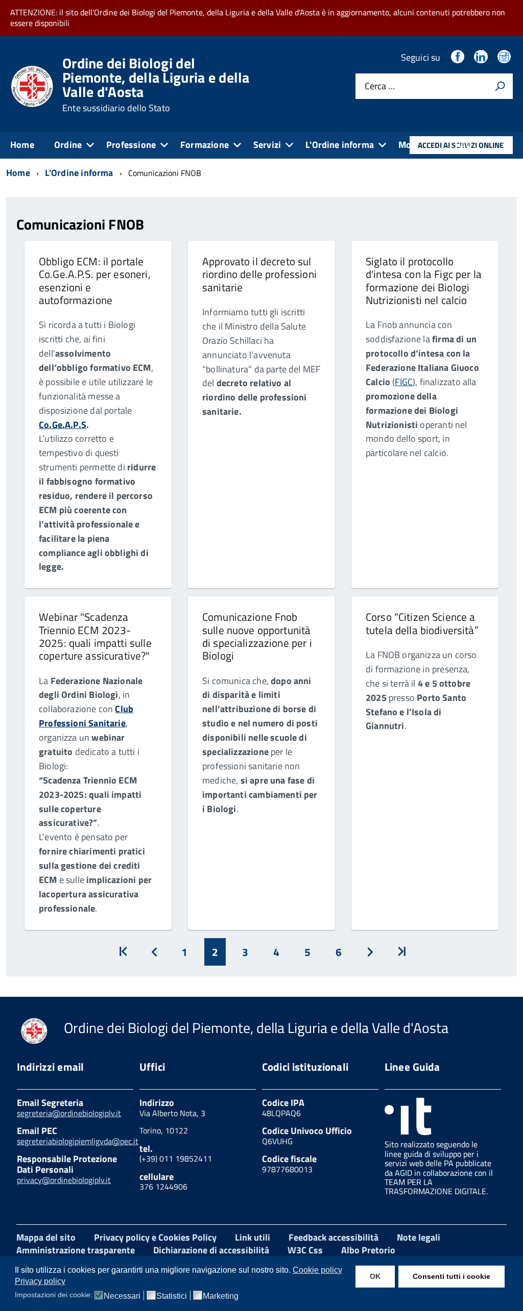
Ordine (68, 145)
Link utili (252, 1237)
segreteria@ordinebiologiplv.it (69, 1113)
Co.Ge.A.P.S (62, 425)
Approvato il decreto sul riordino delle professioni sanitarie (259, 274)
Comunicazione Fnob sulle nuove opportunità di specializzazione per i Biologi (257, 636)
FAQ (463, 145)
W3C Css (305, 1250)
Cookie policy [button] (317, 1270)
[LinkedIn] (481, 57)
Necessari (122, 1296)
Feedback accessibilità (333, 1237)
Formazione (204, 145)
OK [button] (375, 1276)
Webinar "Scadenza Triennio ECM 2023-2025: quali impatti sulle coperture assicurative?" (95, 636)
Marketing (221, 1296)
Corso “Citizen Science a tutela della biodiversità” (422, 623)
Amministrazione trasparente (75, 1250)
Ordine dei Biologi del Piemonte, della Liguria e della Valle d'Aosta (156, 84)
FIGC (404, 382)
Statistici (171, 1296)
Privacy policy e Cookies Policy (155, 1237)
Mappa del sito (46, 1237)
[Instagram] (505, 57)
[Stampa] (500, 86)
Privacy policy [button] (40, 1281)
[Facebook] (458, 57)
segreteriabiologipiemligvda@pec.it (77, 1141)
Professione (131, 145)
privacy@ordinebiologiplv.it (64, 1180)
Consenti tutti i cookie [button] (451, 1276)
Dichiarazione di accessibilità (211, 1250)
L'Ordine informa (339, 145)
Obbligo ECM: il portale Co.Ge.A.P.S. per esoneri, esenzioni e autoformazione (95, 280)
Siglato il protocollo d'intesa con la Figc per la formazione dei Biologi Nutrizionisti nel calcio (424, 280)
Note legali (418, 1237)
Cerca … (380, 86)
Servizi (267, 145)
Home (22, 145)
